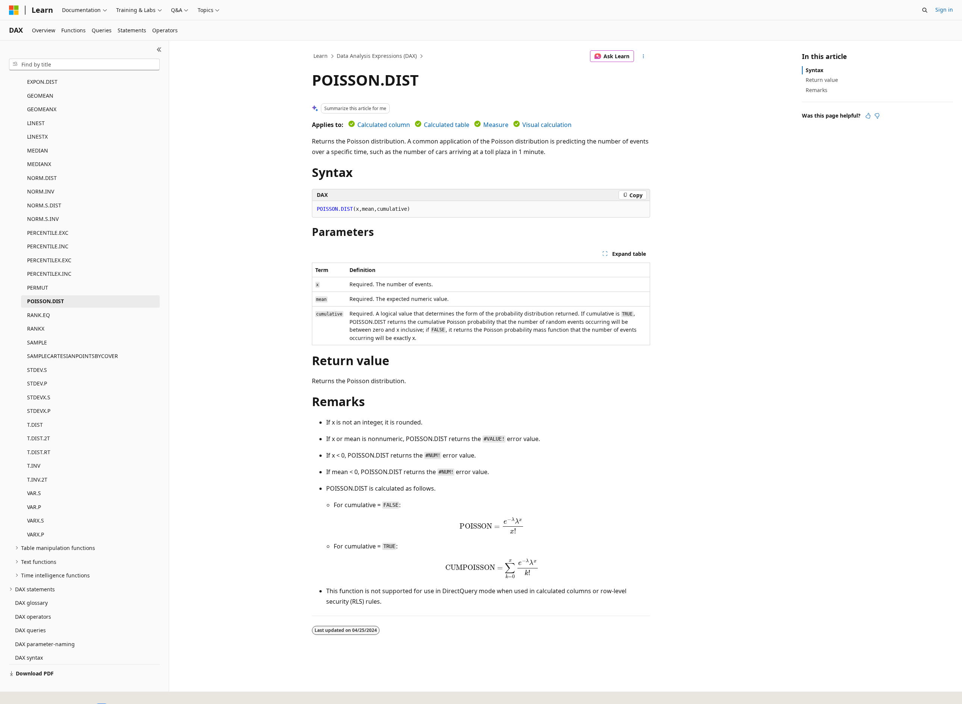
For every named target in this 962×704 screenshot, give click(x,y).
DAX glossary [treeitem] (31, 602)
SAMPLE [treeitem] (37, 342)
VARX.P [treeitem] (35, 534)
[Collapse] (159, 50)
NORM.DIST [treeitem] (42, 177)
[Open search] (924, 10)
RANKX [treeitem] (35, 328)
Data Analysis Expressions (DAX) (377, 55)
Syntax (814, 70)
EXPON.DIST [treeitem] (42, 81)
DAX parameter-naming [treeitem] (45, 644)
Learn (320, 55)
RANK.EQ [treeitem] (38, 315)
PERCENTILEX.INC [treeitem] (49, 273)
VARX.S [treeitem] (35, 520)
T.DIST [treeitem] (35, 424)
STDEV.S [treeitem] (37, 369)
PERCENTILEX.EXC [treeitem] (49, 260)
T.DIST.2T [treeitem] (38, 438)
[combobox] (84, 65)
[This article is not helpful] (877, 115)
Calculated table (446, 125)
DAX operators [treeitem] (33, 616)
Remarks (816, 90)
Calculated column (383, 125)
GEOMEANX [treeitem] (41, 109)
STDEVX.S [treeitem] (38, 397)
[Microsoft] (14, 10)
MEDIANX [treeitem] (39, 164)
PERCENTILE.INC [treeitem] (47, 246)
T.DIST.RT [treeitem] (38, 452)
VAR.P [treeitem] (34, 507)
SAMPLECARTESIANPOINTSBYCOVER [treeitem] (72, 356)
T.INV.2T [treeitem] (37, 479)
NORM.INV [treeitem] (40, 191)
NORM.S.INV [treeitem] (43, 218)
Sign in (944, 9)
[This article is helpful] (868, 115)
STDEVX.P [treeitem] (38, 410)
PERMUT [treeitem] (37, 287)
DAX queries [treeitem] (30, 630)
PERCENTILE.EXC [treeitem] (47, 232)
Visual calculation (547, 125)
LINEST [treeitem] (36, 123)
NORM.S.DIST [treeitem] (44, 205)
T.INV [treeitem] (33, 465)
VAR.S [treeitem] (34, 493)
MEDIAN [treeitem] (37, 150)
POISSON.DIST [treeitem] (45, 301)
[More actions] (643, 56)
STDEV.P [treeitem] (37, 383)
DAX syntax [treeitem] (29, 657)
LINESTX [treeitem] (37, 136)
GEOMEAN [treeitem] (40, 95)
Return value (822, 79)
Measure (495, 125)
